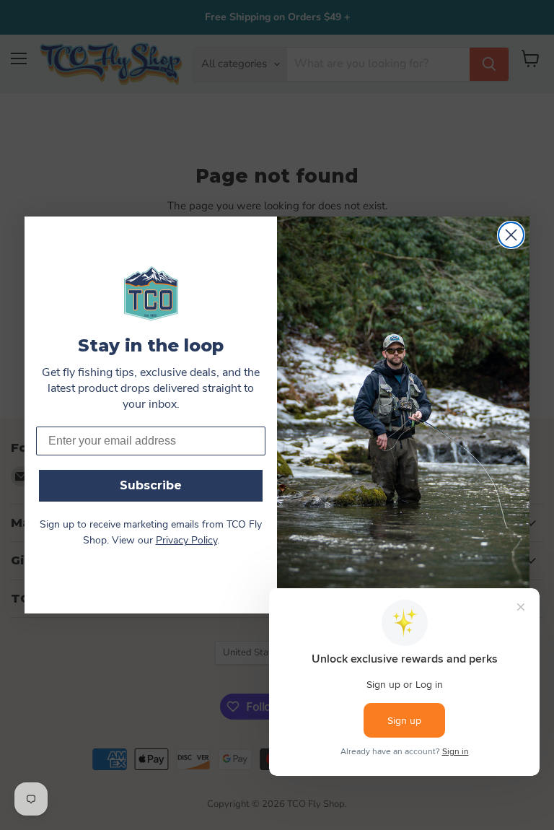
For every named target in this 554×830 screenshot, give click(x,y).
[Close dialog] (511, 235)
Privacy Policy (186, 541)
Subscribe (151, 485)
